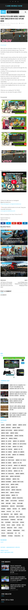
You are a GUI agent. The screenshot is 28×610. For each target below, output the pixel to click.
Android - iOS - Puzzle (21, 460)
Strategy (3, 530)
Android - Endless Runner (7, 435)
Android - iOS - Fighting (6, 449)
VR (22, 535)
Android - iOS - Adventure (19, 441)
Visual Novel (17, 535)
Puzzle (8, 525)
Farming (9, 508)
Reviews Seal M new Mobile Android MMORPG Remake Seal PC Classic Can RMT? (18, 578)
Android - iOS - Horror (6, 452)
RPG (23, 525)
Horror (3, 511)
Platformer (7, 522)
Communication (4, 506)
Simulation (8, 25)
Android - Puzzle (5, 484)
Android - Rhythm (5, 487)
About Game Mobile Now (7, 552)
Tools (23, 530)
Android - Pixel (16, 479)
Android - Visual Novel (18, 498)
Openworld (12, 519)
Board (2, 503)
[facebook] (10, 1)
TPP (15, 533)
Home (3, 12)
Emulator (12, 506)
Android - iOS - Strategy (18, 468)
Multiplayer (11, 517)
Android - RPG (14, 487)
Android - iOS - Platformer (7, 457)
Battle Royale (14, 500)
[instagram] (15, 1)
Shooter (3, 527)
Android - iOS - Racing (6, 462)
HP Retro (9, 511)
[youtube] (18, 1)
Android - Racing (14, 484)
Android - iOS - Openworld (18, 454)
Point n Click (15, 522)
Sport (15, 527)
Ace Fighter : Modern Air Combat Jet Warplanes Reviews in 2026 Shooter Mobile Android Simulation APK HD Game (13, 240)
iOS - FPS (18, 511)
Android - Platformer (6, 481)
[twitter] (13, 1)
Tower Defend (10, 533)
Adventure (8, 425)
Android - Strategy (14, 492)
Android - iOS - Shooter (6, 465)
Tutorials (10, 535)
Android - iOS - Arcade (6, 443)
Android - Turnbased (6, 498)
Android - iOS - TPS (18, 471)
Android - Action (22, 425)
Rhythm (18, 525)
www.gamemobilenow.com (8, 211)
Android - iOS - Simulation (20, 465)
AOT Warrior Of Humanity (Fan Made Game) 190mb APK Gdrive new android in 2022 (17, 414)
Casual (14, 503)
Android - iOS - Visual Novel (7, 473)
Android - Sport (4, 492)
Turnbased (3, 535)
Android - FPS (4, 438)
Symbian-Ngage (16, 530)
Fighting (15, 508)
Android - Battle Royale (6, 430)
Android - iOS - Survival (6, 471)
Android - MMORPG (20, 473)
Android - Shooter (5, 489)
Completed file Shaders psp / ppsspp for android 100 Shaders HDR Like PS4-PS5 (17, 386)
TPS (19, 533)
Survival (9, 530)
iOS (13, 511)
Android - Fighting (19, 435)
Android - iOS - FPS (18, 449)
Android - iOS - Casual (18, 446)
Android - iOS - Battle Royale (19, 443)
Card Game (8, 503)
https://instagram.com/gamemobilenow (11, 204)
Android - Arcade (16, 427)
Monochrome (4, 517)
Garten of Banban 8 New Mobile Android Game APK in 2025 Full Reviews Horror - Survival (18, 393)
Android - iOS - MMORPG (19, 452)
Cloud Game (20, 503)
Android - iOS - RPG (17, 462)
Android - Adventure (6, 427)
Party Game (19, 519)
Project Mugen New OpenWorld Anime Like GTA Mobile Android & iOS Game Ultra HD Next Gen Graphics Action (18, 569)
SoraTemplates (13, 608)
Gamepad (24, 508)
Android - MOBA (4, 476)
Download (3, 45)
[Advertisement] (14, 336)
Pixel (2, 522)
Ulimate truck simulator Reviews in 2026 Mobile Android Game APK (13, 272)
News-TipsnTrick (5, 519)
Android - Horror (13, 438)
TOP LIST (3, 533)
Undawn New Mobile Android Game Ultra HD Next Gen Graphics (18, 586)
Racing (13, 525)
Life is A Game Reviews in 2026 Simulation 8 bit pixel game (14, 256)
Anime (2, 500)
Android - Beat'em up (18, 430)
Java (11, 514)
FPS (19, 508)
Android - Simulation (6, 231)
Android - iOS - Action (6, 441)
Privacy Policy (4, 550)
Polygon (22, 522)
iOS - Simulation (5, 514)
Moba (21, 514)
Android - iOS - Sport (6, 468)
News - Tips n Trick (20, 517)
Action (2, 425)
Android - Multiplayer (15, 476)
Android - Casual (14, 433)
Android (14, 425)
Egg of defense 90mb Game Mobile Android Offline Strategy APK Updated (16, 400)
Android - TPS (15, 495)
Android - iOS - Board (6, 446)
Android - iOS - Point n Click (7, 460)
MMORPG (16, 514)
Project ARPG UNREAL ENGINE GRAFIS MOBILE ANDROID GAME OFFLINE (17, 407)
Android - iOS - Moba (5, 454)
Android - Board (5, 433)
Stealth (20, 527)
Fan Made (3, 508)
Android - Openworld (6, 479)
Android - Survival (5, 495)
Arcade (7, 500)
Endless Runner (19, 506)
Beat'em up (21, 500)
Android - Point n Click (18, 481)
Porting (3, 525)
